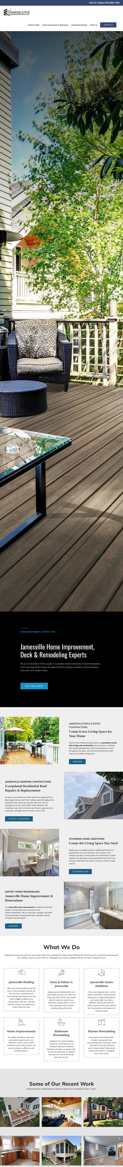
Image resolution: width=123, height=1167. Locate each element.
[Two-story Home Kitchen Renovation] (20, 1136)
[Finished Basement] (103, 1136)
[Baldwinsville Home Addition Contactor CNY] (61, 1098)
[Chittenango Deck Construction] (20, 1098)
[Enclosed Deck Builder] (61, 1136)
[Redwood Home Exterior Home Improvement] (103, 1098)
